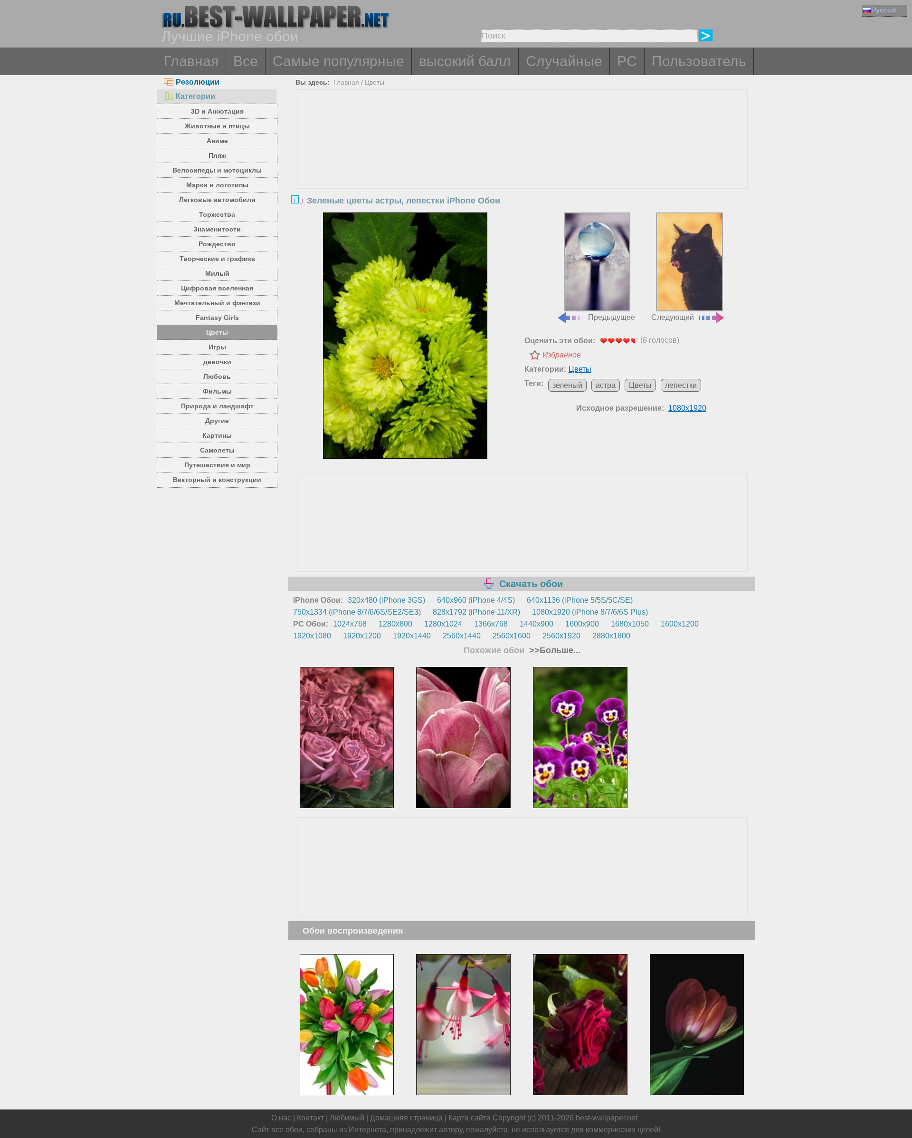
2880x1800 (611, 636)
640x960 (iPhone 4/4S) (476, 600)
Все (245, 61)
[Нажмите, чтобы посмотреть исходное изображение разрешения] (405, 335)
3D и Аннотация (217, 111)
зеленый (567, 385)
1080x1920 (687, 408)
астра (606, 385)
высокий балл (465, 61)
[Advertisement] (522, 161)
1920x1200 (362, 636)
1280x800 (395, 624)
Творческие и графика (217, 258)
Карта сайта (469, 1118)
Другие (217, 420)
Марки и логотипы (217, 185)
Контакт (310, 1118)
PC (627, 61)
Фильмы (217, 391)
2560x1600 (512, 636)
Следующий (672, 317)
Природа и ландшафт (217, 406)
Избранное (561, 355)
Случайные (564, 61)
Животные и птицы (217, 126)
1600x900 (582, 624)
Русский (884, 10)
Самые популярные (338, 61)
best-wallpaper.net (606, 1118)
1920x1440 (412, 636)
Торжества (217, 214)
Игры (217, 347)
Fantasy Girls (217, 317)
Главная (191, 61)
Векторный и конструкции (217, 479)
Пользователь (699, 61)
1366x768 (491, 624)
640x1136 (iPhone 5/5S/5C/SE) (580, 600)
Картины (217, 435)
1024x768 (350, 624)
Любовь (217, 376)
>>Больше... (553, 650)
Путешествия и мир (217, 465)
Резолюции (197, 82)
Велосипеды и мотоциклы (217, 170)
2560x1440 (462, 636)
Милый (217, 273)
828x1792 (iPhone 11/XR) (476, 612)
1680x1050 (630, 624)
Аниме (217, 141)
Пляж (217, 155)
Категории (195, 96)
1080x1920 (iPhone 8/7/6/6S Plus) (590, 612)
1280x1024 (443, 624)
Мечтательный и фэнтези (217, 303)
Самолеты (217, 450)
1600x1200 (680, 624)
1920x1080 (312, 636)
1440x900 (536, 624)
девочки (217, 362)
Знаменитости (217, 229)
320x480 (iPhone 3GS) (386, 600)
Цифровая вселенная (217, 288)
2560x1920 (561, 636)
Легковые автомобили (217, 199)
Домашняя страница (406, 1118)
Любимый (347, 1118)
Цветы (217, 332)
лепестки (681, 385)
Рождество (217, 244)
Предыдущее (611, 317)
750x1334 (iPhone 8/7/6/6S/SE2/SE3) (357, 612)
